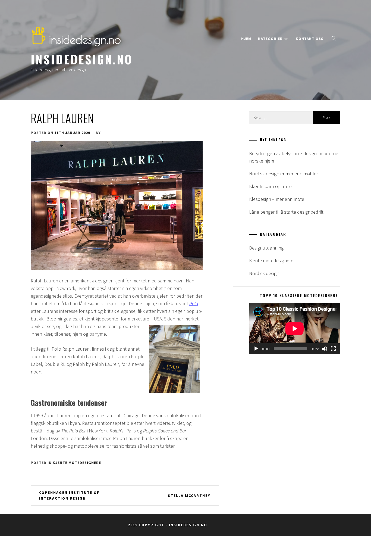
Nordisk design (264, 273)
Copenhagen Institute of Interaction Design (69, 495)
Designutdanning (266, 248)
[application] (294, 328)
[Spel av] (256, 348)
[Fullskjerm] (333, 348)
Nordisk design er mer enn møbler (283, 173)
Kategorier (270, 38)
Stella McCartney (189, 495)
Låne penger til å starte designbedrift (286, 212)
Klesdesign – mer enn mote (276, 199)
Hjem (246, 38)
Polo (193, 303)
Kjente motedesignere (77, 462)
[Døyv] (324, 348)
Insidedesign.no (82, 59)
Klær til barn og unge (270, 186)
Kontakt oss (309, 38)
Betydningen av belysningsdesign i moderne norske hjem (293, 157)
